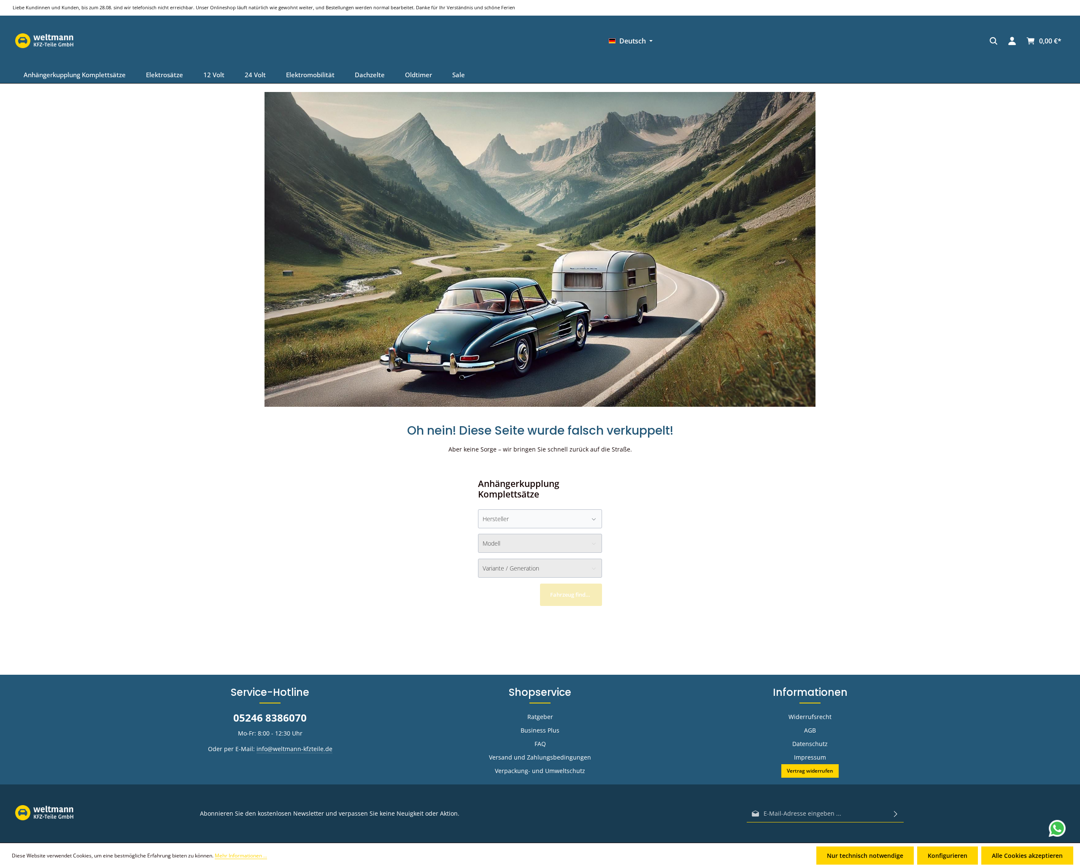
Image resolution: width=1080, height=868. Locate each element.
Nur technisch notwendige (865, 856)
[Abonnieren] (896, 813)
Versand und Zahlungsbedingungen (540, 757)
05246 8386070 (270, 718)
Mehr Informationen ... (241, 855)
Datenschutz (810, 744)
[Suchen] (730, 40)
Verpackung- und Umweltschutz (540, 771)
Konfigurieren (947, 856)
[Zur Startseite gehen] (833, 41)
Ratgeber (540, 717)
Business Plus (540, 730)
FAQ (540, 744)
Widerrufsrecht (810, 717)
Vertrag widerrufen (810, 770)
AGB (810, 730)
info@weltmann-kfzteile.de (294, 749)
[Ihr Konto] (749, 40)
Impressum (810, 757)
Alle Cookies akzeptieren (1027, 856)
